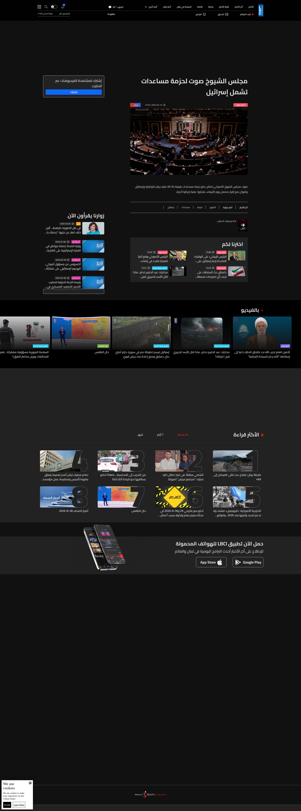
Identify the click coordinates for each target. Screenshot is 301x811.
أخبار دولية (221, 252)
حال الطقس (103, 346)
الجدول (221, 14)
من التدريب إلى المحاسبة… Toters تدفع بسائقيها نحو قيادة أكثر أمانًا (123, 477)
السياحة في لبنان (184, 6)
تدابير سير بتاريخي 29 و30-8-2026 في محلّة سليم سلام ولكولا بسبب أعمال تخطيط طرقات (181, 513)
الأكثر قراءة (246, 434)
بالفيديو (250, 309)
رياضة (210, 6)
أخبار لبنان (167, 6)
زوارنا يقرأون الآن (86, 215)
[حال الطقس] (81, 337)
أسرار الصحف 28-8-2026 (73, 511)
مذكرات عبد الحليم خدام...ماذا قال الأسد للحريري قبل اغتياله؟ (150, 274)
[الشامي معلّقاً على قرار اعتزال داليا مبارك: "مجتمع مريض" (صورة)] (179, 465)
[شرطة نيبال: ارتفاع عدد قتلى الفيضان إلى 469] (237, 465)
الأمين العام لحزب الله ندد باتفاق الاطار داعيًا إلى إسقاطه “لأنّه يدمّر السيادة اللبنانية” (262, 354)
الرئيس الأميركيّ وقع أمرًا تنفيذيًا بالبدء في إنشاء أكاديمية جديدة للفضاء (153, 258)
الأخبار (251, 6)
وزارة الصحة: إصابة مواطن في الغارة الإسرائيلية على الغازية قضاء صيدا (63, 248)
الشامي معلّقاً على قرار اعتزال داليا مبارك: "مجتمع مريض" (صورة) (183, 477)
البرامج (199, 14)
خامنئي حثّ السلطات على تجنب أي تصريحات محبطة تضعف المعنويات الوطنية (211, 274)
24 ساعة (183, 434)
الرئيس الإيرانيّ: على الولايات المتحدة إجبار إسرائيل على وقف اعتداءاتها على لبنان (210, 258)
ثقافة (200, 6)
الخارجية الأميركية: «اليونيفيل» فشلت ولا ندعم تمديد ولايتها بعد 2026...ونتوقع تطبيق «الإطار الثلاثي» (237, 513)
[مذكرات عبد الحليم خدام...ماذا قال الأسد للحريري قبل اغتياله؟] (201, 337)
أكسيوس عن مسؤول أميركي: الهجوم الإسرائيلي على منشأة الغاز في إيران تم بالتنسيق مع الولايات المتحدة (63, 266)
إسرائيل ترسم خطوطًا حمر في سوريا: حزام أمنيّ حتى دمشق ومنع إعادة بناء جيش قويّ (142, 354)
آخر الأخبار (239, 6)
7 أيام (160, 434)
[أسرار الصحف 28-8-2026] (64, 501)
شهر (140, 434)
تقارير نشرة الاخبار (160, 268)
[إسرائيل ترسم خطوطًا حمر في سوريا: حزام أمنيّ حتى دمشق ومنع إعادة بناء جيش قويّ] (141, 337)
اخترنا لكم (232, 244)
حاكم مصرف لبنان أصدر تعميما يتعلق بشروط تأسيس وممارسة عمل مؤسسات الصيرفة (64, 477)
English (111, 14)
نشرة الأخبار (224, 6)
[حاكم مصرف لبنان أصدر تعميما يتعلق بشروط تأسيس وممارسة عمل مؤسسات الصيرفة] (64, 465)
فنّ (78, 223)
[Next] (4, 337)
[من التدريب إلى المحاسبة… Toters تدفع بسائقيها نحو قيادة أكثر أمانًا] (122, 465)
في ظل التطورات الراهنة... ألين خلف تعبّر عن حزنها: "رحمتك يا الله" (63, 230)
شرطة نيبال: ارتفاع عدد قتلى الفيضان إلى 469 (237, 477)
